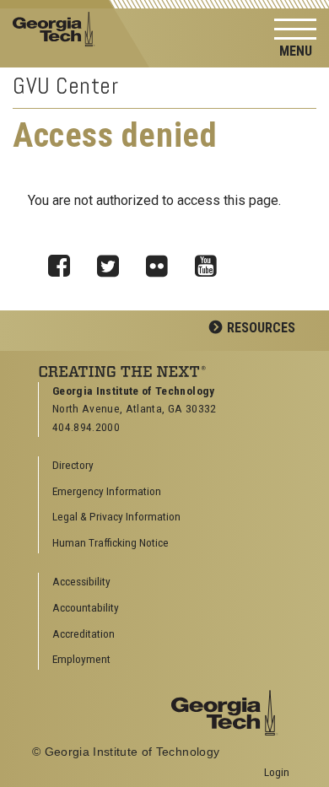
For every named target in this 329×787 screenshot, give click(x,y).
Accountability (85, 607)
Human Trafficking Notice (110, 542)
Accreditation (83, 633)
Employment (81, 659)
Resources (261, 328)
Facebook (65, 261)
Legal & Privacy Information (116, 516)
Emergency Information (106, 491)
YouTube (212, 261)
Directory (73, 465)
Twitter (114, 261)
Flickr (163, 261)
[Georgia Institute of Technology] (58, 28)
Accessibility (81, 581)
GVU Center (66, 85)
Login (276, 772)
